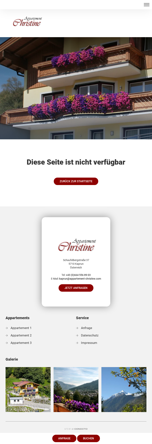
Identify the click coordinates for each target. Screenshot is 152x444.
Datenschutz (89, 335)
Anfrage (64, 438)
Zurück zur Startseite (76, 181)
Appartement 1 (21, 328)
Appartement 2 (21, 335)
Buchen (88, 438)
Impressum (89, 343)
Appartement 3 (21, 343)
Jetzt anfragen (76, 288)
